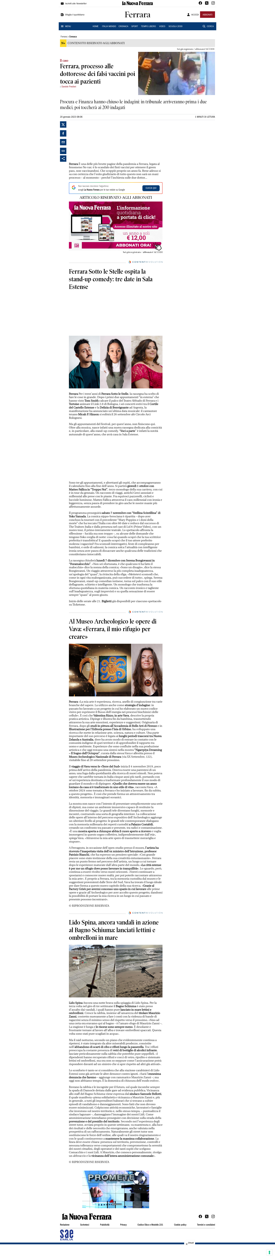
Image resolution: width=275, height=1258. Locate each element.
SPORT (134, 26)
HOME (96, 26)
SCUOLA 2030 (175, 26)
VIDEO (162, 26)
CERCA (210, 26)
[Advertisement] (93, 141)
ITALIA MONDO (109, 26)
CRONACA (123, 26)
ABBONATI (207, 15)
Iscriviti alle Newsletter (76, 4)
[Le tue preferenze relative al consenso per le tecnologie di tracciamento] (269, 1252)
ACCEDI (195, 15)
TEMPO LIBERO (148, 26)
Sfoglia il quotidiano (75, 15)
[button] (115, 1189)
